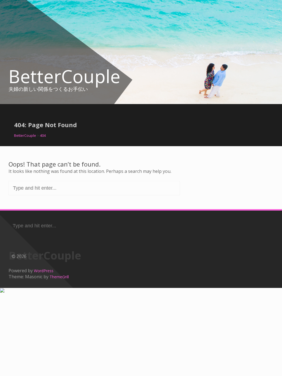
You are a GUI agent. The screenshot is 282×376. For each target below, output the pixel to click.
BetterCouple (64, 76)
